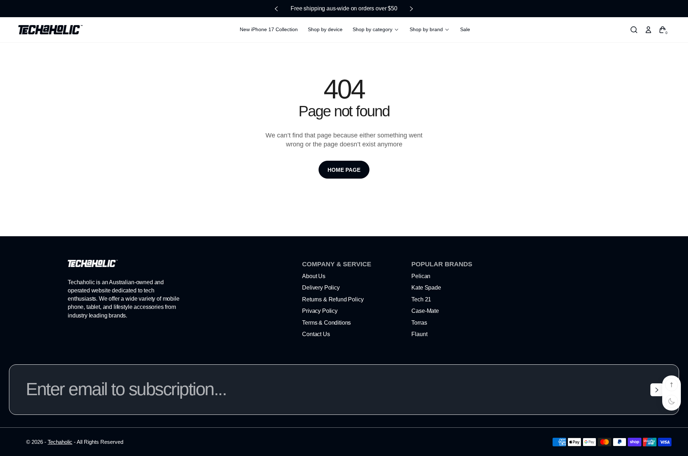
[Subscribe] (656, 390)
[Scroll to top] (671, 385)
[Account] (648, 30)
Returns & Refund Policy (332, 299)
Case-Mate (425, 311)
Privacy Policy (320, 311)
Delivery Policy (321, 288)
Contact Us (316, 334)
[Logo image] (50, 29)
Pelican (420, 276)
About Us (313, 276)
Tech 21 (421, 299)
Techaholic (60, 442)
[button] (634, 30)
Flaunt (419, 334)
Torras (419, 323)
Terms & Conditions (326, 323)
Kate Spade (426, 288)
